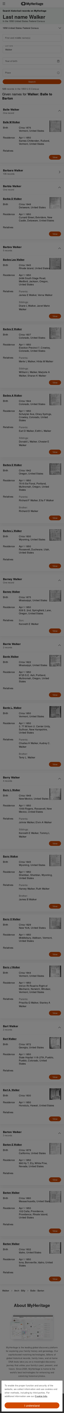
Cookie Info (41, 1396)
